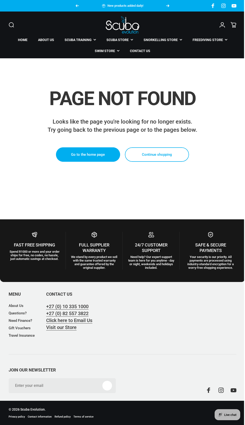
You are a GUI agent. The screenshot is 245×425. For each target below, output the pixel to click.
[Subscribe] (107, 385)
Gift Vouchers (20, 328)
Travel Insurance (22, 335)
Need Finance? (20, 320)
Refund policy (63, 416)
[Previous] (77, 6)
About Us (16, 306)
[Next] (167, 6)
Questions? (18, 313)
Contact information (40, 416)
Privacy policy (17, 416)
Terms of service (83, 416)
